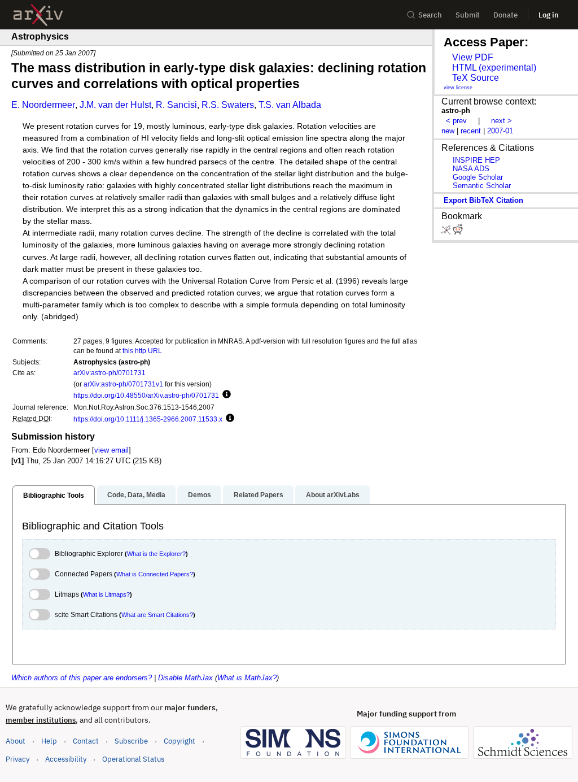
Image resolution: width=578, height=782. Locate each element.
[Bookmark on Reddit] (458, 232)
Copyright (179, 741)
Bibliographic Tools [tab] (53, 495)
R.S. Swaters (228, 105)
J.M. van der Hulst (115, 105)
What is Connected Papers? (154, 574)
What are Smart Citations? (157, 614)
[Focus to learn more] (225, 395)
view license (458, 87)
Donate (505, 15)
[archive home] (38, 15)
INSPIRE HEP (476, 160)
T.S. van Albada (290, 105)
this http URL (142, 350)
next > (501, 120)
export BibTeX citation (483, 200)
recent (471, 131)
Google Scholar (478, 177)
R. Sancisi (176, 105)
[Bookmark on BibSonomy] (447, 232)
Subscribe (131, 741)
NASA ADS (471, 168)
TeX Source (475, 77)
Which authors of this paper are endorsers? (81, 678)
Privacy (17, 759)
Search (430, 15)
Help (49, 741)
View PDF (472, 57)
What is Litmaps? (106, 594)
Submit (468, 15)
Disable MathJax (185, 678)
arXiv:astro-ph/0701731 (109, 372)
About (15, 741)
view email (111, 450)
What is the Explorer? (156, 553)
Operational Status (133, 759)
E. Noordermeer (43, 105)
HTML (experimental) (494, 67)
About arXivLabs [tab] (333, 495)
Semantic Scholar (482, 185)
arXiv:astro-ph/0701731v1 (123, 384)
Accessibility (65, 759)
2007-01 (500, 131)
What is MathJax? (247, 678)
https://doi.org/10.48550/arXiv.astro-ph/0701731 (146, 395)
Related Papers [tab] (258, 495)
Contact (86, 741)
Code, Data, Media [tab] (136, 495)
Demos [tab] (199, 495)
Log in (548, 15)
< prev (456, 120)
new (447, 131)
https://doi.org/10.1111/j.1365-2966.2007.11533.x (147, 419)
